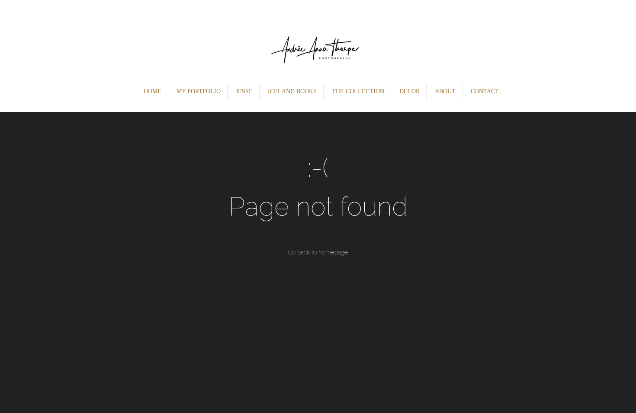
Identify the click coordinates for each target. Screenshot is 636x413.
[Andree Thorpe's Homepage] (318, 41)
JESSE (244, 91)
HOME (152, 91)
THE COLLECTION (358, 91)
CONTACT (485, 91)
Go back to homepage (318, 252)
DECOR (409, 91)
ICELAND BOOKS (292, 91)
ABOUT (445, 91)
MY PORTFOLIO (199, 91)
